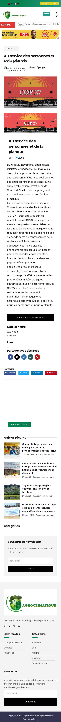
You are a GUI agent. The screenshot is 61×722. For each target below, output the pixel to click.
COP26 (28, 220)
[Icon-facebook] (56, 12)
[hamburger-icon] (46, 14)
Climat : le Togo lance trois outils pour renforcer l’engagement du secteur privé (39, 447)
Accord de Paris (42, 300)
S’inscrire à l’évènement (30, 317)
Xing (30, 357)
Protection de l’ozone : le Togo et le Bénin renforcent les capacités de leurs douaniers (39, 507)
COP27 (12, 215)
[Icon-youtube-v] (19, 626)
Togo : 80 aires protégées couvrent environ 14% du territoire (38, 25)
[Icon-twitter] (56, 16)
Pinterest (37, 357)
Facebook (10, 357)
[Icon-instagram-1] (14, 626)
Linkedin (24, 357)
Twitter (17, 357)
